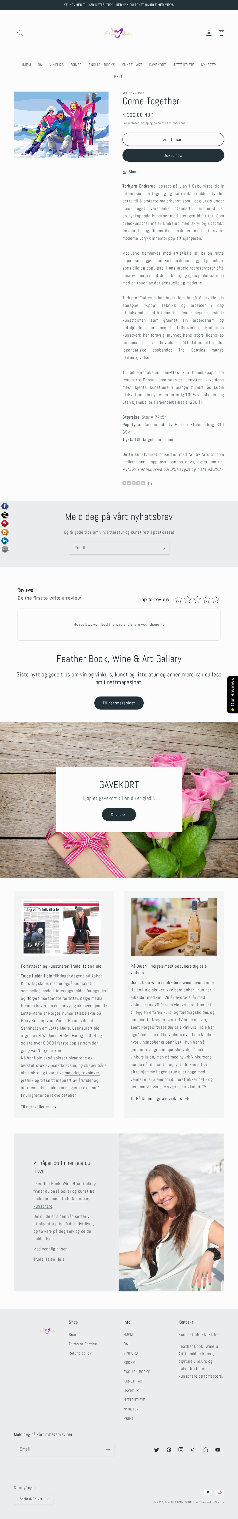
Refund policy (80, 1353)
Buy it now (173, 155)
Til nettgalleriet (35, 1107)
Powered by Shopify (212, 1502)
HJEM (128, 1334)
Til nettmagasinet (119, 703)
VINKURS (131, 1353)
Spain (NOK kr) (31, 1499)
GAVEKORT (132, 1390)
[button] (20, 33)
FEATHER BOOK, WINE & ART (183, 1502)
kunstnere (42, 1206)
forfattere (76, 1199)
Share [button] (134, 171)
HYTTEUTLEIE (134, 1399)
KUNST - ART (134, 1381)
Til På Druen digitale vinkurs (156, 1098)
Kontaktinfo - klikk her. (199, 1334)
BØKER (129, 1362)
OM (126, 1343)
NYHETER (131, 1409)
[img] (133, 483)
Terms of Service (83, 1343)
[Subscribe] (163, 548)
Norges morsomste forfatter (52, 998)
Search (74, 1334)
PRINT (128, 1418)
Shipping (147, 123)
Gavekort (119, 814)
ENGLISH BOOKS (137, 1371)
